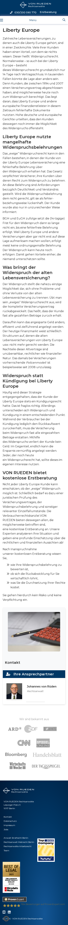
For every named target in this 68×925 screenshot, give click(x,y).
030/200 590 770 (24, 12)
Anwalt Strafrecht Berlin (16, 838)
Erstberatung (48, 12)
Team (6, 850)
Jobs (6, 829)
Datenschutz (10, 821)
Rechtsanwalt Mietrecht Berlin (19, 842)
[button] (6, 918)
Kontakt (8, 816)
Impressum (9, 825)
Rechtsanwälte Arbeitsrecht (18, 846)
